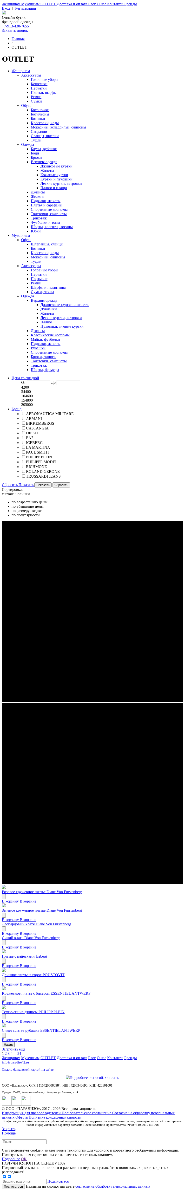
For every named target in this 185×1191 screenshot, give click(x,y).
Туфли (36, 140)
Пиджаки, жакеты (45, 201)
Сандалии (39, 131)
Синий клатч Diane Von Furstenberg (31, 938)
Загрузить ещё (13, 1049)
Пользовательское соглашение (87, 1113)
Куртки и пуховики (56, 179)
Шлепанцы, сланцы (47, 244)
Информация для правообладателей (32, 1113)
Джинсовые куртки (56, 166)
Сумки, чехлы (42, 292)
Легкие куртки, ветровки (61, 183)
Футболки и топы (45, 222)
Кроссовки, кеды (45, 123)
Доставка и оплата (72, 4)
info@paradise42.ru (15, 1062)
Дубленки (48, 309)
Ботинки (38, 118)
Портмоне (39, 279)
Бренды (130, 4)
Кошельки (39, 84)
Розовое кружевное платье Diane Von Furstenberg (42, 892)
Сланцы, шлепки (45, 136)
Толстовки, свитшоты (49, 214)
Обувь (26, 105)
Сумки (36, 101)
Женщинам (11, 4)
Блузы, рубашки (44, 149)
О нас (102, 4)
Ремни (36, 97)
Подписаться (58, 1181)
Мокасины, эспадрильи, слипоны (58, 127)
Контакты (115, 4)
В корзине (28, 901)
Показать (26, 485)
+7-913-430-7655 (15, 26)
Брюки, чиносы (43, 357)
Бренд (16, 409)
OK (24, 1159)
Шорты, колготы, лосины (52, 227)
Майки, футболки (45, 339)
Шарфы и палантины (48, 287)
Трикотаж (39, 218)
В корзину (11, 901)
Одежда (27, 144)
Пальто (46, 322)
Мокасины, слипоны (48, 257)
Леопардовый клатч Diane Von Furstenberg (36, 924)
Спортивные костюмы (49, 209)
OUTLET (48, 4)
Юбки (36, 231)
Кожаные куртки (54, 175)
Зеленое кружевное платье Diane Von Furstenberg (42, 910)
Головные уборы (44, 79)
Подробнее (11, 1159)
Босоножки (40, 110)
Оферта (22, 1117)
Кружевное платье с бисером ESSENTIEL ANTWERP (46, 993)
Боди (35, 153)
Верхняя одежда (44, 162)
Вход (6, 8)
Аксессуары (31, 75)
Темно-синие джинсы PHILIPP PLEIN (33, 1012)
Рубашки (38, 348)
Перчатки (39, 88)
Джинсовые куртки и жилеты (64, 305)
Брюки (36, 157)
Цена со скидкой (25, 378)
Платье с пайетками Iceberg (24, 956)
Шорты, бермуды (45, 370)
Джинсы (38, 192)
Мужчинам (30, 4)
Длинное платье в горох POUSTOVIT (33, 975)
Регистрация (25, 8)
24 (19, 1053)
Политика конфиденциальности (55, 1117)
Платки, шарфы (44, 92)
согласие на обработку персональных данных (112, 1186)
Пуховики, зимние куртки (62, 326)
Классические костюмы (50, 335)
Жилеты (47, 170)
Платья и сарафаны (46, 205)
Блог (92, 4)
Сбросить (10, 485)
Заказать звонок (15, 30)
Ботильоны (40, 114)
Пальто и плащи (53, 188)
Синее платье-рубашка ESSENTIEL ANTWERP (41, 1030)
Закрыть (8, 1129)
